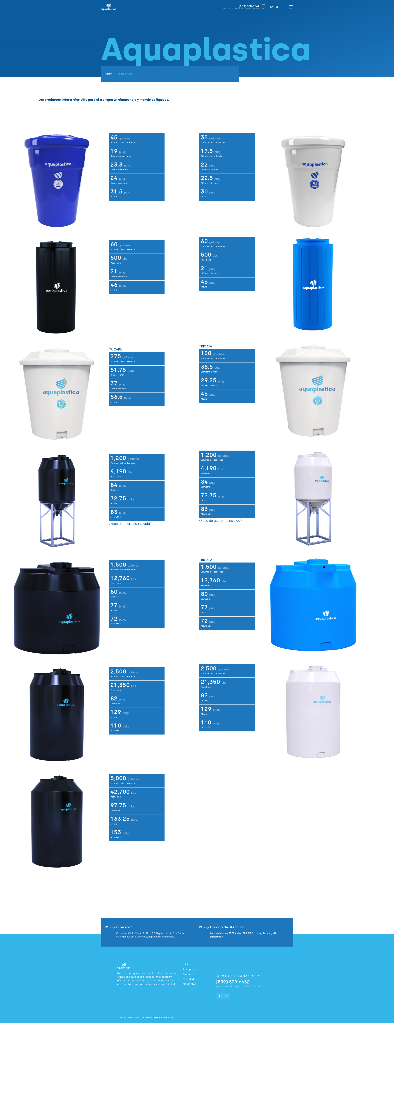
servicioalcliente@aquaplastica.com (241, 9)
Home (108, 74)
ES (277, 6)
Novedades (190, 979)
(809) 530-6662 (249, 6)
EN (271, 6)
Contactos (189, 984)
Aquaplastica (191, 969)
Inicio (186, 964)
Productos (189, 974)
